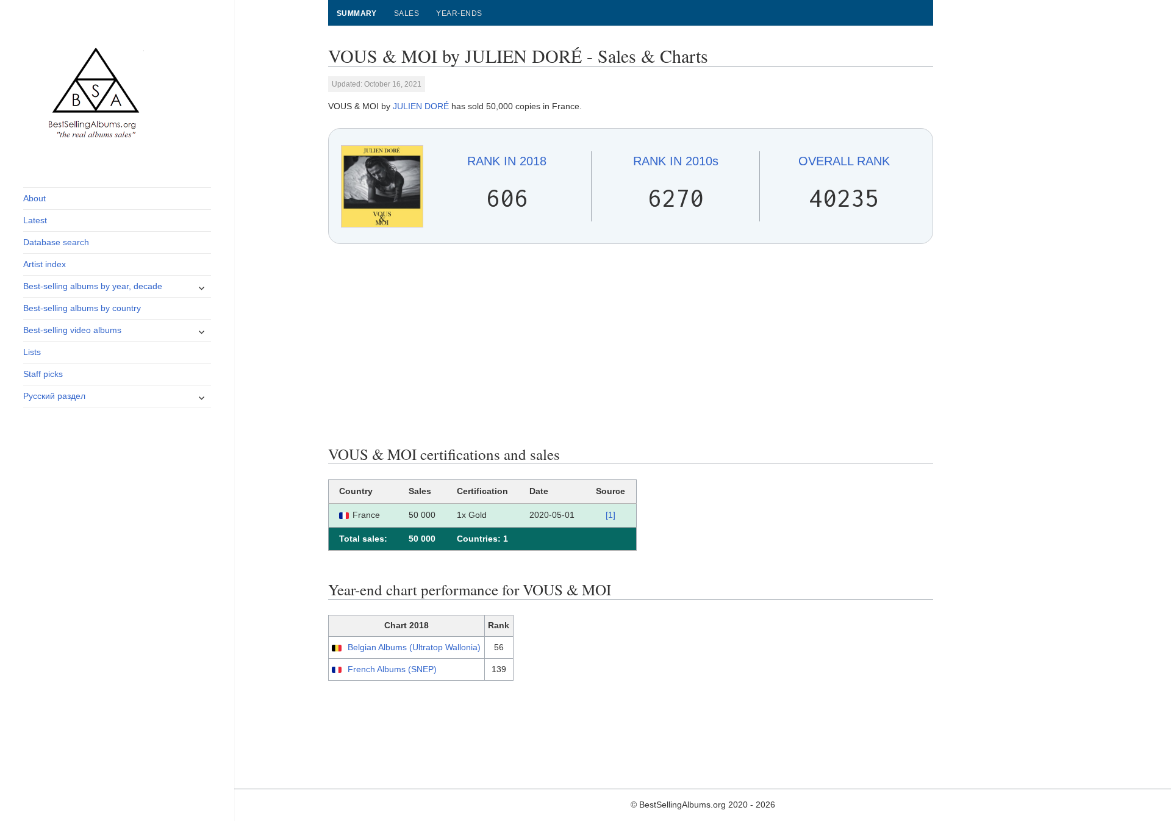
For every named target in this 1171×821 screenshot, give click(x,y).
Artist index (44, 264)
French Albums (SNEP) (392, 669)
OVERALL (844, 161)
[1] (610, 515)
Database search (56, 242)
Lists (32, 352)
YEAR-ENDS (459, 13)
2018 (506, 161)
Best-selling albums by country (82, 308)
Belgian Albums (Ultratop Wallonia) (414, 647)
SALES (406, 13)
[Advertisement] (631, 344)
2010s (675, 161)
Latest (35, 220)
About (34, 198)
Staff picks (43, 374)
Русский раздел (54, 396)
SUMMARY (357, 13)
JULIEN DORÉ (421, 106)
